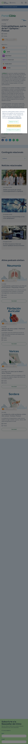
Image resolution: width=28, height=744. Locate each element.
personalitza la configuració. (14, 118)
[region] (14, 120)
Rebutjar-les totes (13, 121)
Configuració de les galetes (13, 129)
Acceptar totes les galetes (14, 125)
